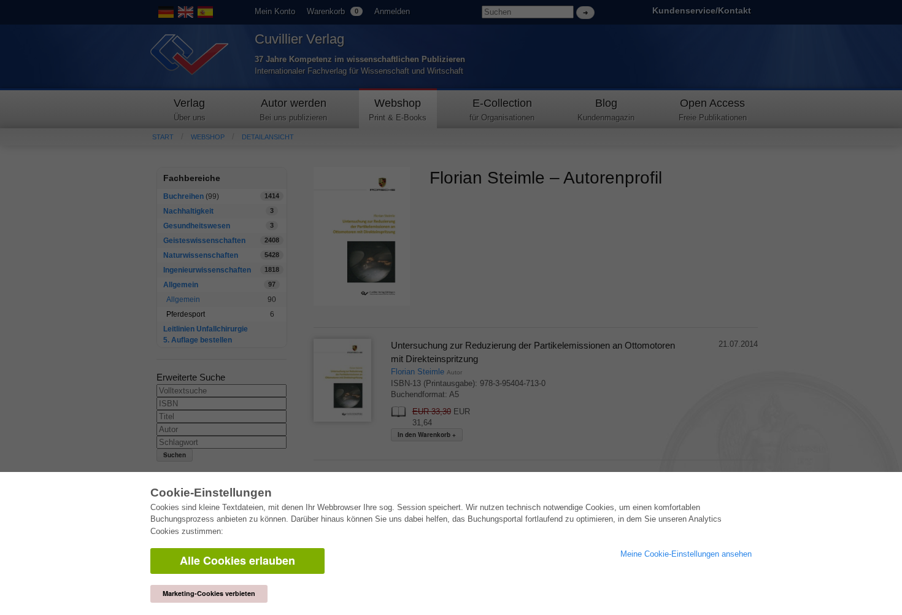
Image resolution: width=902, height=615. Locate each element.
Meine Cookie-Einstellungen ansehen (686, 554)
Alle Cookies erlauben (237, 560)
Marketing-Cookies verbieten (209, 593)
